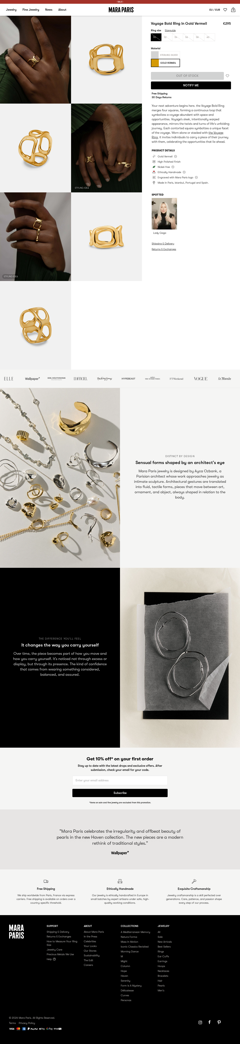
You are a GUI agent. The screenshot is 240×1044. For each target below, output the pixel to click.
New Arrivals (165, 941)
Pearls (161, 985)
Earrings (162, 961)
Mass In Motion (129, 941)
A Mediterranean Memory (135, 931)
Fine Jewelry (30, 9)
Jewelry (11, 9)
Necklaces (163, 970)
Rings (161, 951)
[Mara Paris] (121, 9)
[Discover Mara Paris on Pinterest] (220, 1022)
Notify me (191, 85)
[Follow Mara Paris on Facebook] (210, 1022)
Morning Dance (130, 951)
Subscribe (120, 793)
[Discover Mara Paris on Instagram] (200, 1022)
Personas (126, 1000)
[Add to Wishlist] (227, 76)
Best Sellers (164, 946)
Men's (161, 990)
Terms (12, 1023)
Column (125, 966)
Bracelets (163, 975)
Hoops (161, 966)
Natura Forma (129, 936)
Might (124, 961)
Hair (160, 980)
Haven (124, 975)
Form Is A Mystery (131, 985)
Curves (125, 995)
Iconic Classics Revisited (134, 946)
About (62, 9)
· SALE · (120, 2)
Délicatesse (127, 990)
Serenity (125, 980)
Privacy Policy (27, 1023)
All (159, 931)
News (48, 9)
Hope (124, 970)
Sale (160, 936)
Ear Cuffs (163, 956)
